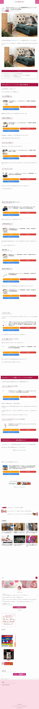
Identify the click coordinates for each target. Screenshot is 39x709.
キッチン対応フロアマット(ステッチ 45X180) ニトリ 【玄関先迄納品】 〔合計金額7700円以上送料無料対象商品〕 (22, 347)
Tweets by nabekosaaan (6, 684)
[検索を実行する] (36, 578)
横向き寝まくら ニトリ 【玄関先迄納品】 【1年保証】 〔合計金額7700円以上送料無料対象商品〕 (22, 255)
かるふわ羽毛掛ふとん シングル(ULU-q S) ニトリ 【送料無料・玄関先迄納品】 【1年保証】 (22, 102)
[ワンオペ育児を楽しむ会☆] (19, 2)
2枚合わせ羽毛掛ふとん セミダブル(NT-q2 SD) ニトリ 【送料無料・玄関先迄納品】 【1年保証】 (22, 123)
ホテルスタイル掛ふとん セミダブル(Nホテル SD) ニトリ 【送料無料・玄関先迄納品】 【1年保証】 (22, 151)
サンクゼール (19, 481)
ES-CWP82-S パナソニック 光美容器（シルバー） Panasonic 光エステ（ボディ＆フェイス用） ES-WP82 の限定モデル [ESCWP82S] (22, 392)
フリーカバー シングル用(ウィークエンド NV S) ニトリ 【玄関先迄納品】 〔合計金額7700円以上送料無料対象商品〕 (22, 174)
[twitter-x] (18, 610)
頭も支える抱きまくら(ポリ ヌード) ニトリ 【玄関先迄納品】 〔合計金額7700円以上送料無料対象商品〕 (22, 274)
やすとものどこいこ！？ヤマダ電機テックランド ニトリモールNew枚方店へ (17, 75)
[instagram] (19, 610)
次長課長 (21, 507)
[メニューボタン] (2, 2)
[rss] (21, 704)
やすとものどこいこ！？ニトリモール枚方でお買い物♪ (13, 73)
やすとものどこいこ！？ (16, 40)
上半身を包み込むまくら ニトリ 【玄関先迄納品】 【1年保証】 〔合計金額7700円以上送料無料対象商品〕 (22, 229)
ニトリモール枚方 (16, 507)
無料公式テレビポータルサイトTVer (24, 444)
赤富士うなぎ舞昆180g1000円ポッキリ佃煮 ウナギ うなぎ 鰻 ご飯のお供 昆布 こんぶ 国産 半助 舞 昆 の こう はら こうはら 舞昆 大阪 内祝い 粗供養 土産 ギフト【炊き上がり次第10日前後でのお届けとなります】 (22, 467)
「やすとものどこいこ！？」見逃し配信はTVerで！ (13, 76)
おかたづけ (4, 507)
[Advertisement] (19, 196)
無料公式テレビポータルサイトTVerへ (19, 450)
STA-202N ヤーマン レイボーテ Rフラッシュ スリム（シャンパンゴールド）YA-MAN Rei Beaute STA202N (22, 425)
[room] (20, 610)
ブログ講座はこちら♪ (19, 607)
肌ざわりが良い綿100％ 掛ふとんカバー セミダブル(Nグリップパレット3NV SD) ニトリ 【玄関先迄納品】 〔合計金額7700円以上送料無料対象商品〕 (22, 207)
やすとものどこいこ (10, 507)
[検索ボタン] (37, 2)
